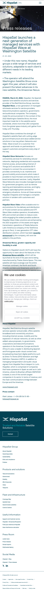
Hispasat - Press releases (10, 562)
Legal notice (10, 579)
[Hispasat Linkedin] (7, 565)
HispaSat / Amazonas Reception (12, 522)
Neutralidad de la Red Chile (26, 585)
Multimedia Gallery (8, 547)
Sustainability (6, 457)
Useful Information (11, 514)
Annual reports (7, 544)
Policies (5, 462)
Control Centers (7, 507)
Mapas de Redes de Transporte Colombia (11, 588)
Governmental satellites (9, 505)
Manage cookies (22, 306)
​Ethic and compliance (9, 459)
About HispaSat (7, 451)
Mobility (5, 479)
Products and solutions (14, 469)
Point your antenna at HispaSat (11, 524)
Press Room (11, 8)
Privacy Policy (6, 582)
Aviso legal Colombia (20, 579)
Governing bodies (7, 454)
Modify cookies (32, 588)
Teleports (5, 487)
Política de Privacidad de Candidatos (10, 585)
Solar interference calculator (11, 527)
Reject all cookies (22, 312)
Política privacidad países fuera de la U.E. (19, 582)
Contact (4, 579)
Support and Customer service (11, 519)
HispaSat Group (10, 446)
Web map (24, 588)
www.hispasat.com (10, 387)
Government (6, 476)
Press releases (7, 541)
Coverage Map (7, 499)
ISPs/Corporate (7, 482)
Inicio (4, 8)
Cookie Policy (8, 301)
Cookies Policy (30, 579)
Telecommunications (8, 474)
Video (4, 485)
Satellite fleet (6, 502)
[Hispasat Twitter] (3, 566)
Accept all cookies (22, 318)
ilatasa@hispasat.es (11, 399)
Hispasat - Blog (7, 559)
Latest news (6, 539)
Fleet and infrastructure (14, 494)
